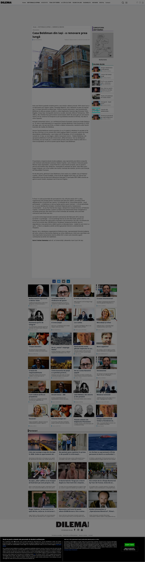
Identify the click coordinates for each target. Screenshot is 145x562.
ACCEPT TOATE (129, 544)
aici (34, 554)
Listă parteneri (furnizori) (70, 549)
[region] (72, 549)
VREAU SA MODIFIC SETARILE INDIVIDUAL (129, 549)
